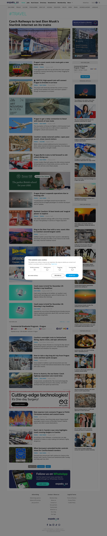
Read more (54, 264)
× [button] (80, 258)
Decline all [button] (58, 275)
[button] (33, 275)
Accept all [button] (72, 275)
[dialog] (53, 268)
